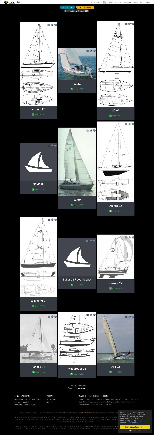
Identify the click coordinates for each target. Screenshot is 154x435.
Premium (127, 2)
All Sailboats (95, 2)
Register (135, 2)
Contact (49, 402)
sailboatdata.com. (86, 413)
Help (148, 2)
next (80, 388)
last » (84, 388)
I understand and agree (135, 426)
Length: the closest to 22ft (78, 11)
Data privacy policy (21, 402)
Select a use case (67, 7)
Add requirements (86, 7)
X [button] (78, 7)
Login (142, 2)
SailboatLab (14, 2)
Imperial (118, 2)
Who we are (51, 399)
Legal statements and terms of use (27, 399)
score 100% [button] (39, 114)
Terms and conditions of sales (25, 405)
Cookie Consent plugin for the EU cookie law (134, 430)
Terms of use (134, 422)
